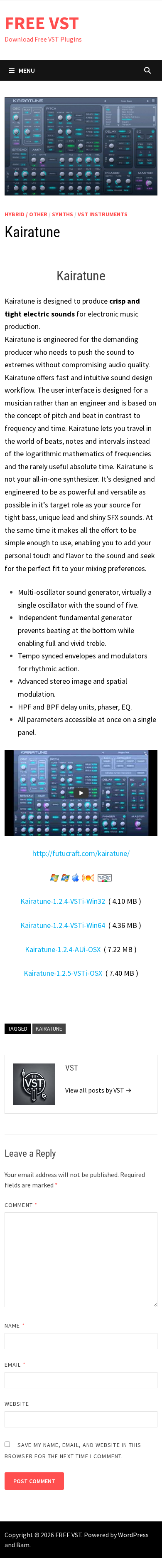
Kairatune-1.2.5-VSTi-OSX (63, 973)
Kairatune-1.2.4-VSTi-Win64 (62, 925)
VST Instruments (103, 214)
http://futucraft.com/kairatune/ (81, 853)
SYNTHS (62, 214)
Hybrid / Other (26, 214)
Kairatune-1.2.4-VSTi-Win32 (62, 901)
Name (15, 1325)
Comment (21, 1205)
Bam (22, 1545)
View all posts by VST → (98, 1090)
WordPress (133, 1535)
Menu (27, 70)
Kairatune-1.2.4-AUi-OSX (63, 949)
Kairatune (49, 1028)
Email (15, 1364)
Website (17, 1403)
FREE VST (42, 22)
